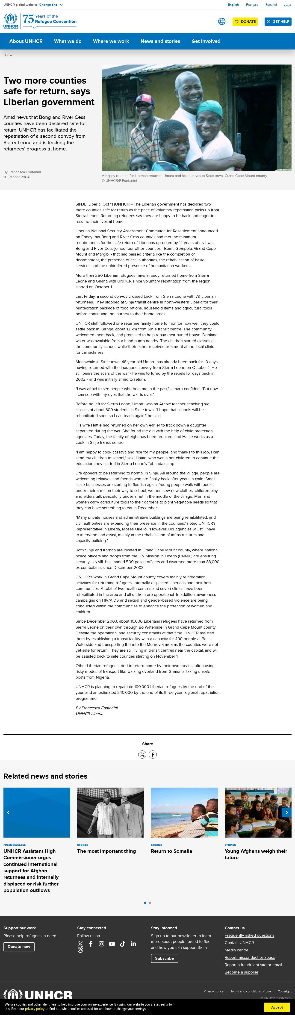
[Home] (35, 21)
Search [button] (207, 21)
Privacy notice (214, 991)
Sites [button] (222, 21)
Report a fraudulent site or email (253, 964)
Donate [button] (248, 21)
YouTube (112, 944)
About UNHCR (26, 41)
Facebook (91, 944)
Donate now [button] (19, 947)
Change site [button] (48, 4)
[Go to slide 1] (146, 904)
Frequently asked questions (249, 935)
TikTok (123, 944)
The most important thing (106, 851)
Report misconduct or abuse (250, 957)
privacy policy (34, 1009)
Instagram (101, 944)
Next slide (287, 812)
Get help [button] (281, 21)
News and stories (160, 41)
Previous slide (8, 812)
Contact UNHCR (239, 942)
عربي (288, 4)
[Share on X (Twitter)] (142, 754)
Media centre (236, 950)
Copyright (285, 991)
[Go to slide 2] (151, 904)
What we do (68, 41)
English (233, 4)
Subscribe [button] (164, 958)
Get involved (206, 41)
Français (252, 4)
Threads (80, 950)
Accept (277, 1007)
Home (7, 55)
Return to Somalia (171, 851)
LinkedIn (133, 944)
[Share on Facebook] (153, 754)
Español (271, 4)
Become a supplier (241, 972)
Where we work (111, 41)
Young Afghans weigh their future (256, 854)
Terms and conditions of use (250, 991)
